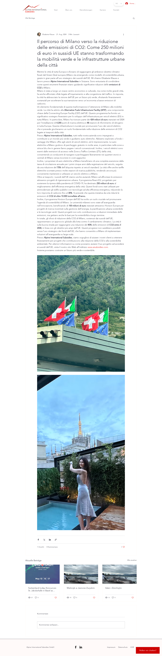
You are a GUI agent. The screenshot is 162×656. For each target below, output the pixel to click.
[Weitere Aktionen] (123, 34)
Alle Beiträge (30, 18)
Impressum (111, 647)
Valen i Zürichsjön (113, 588)
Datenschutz (122, 647)
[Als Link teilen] (56, 540)
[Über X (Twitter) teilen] (44, 540)
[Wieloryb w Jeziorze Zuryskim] (81, 574)
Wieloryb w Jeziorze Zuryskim (81, 588)
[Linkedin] (81, 647)
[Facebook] (75, 647)
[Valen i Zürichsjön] (119, 574)
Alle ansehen (132, 560)
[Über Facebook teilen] (38, 540)
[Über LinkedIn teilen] (50, 540)
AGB (132, 647)
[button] (134, 18)
